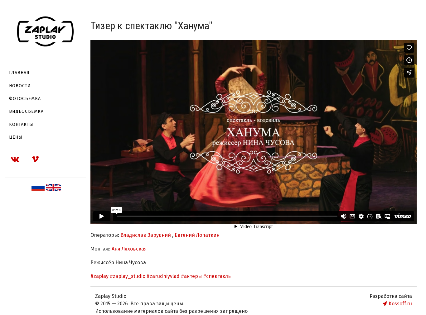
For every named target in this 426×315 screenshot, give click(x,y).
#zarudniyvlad (164, 276)
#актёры (192, 276)
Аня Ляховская (129, 249)
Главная (19, 72)
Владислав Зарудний (146, 235)
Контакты (21, 124)
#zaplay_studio (128, 276)
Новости (20, 85)
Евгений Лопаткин (197, 235)
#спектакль (217, 276)
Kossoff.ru (399, 304)
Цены (15, 137)
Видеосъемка (26, 111)
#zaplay (100, 276)
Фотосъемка (25, 98)
